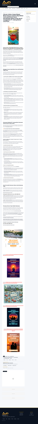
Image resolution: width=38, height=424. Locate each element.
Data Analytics (6, 8)
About (26, 8)
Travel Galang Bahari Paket (6, 358)
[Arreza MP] (6, 3)
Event (9, 356)
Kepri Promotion (12, 356)
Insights (3, 8)
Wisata (11, 358)
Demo (24, 8)
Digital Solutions (18, 8)
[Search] (18, 6)
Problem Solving (13, 8)
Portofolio (22, 8)
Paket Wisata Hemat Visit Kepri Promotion (8, 357)
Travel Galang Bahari (15, 357)
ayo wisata (6, 356)
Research (10, 8)
